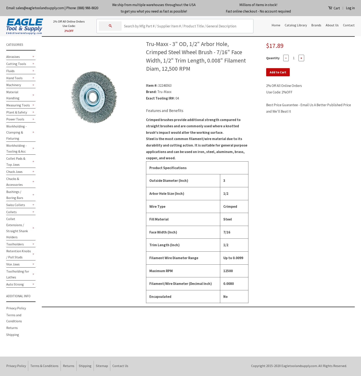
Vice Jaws (13, 264)
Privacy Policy (16, 308)
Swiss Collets (15, 205)
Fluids (10, 71)
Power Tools (15, 119)
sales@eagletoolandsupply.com (40, 8)
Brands (316, 25)
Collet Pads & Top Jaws (15, 161)
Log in (350, 8)
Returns (12, 328)
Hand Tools (14, 78)
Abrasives (13, 57)
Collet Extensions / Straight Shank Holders (17, 228)
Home (276, 25)
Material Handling (12, 95)
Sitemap (102, 366)
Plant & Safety (16, 112)
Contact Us (120, 366)
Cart (336, 8)
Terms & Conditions (44, 366)
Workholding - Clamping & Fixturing (16, 132)
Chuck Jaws (14, 172)
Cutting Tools (16, 64)
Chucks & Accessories (14, 182)
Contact (349, 25)
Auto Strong (15, 284)
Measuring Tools (18, 105)
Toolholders (15, 244)
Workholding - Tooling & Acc (16, 148)
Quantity (273, 58)
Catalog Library (296, 25)
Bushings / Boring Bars (14, 195)
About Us (332, 25)
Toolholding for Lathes (17, 274)
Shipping (12, 335)
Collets (11, 212)
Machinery (13, 85)
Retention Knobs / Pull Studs (18, 254)
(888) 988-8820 (87, 8)
